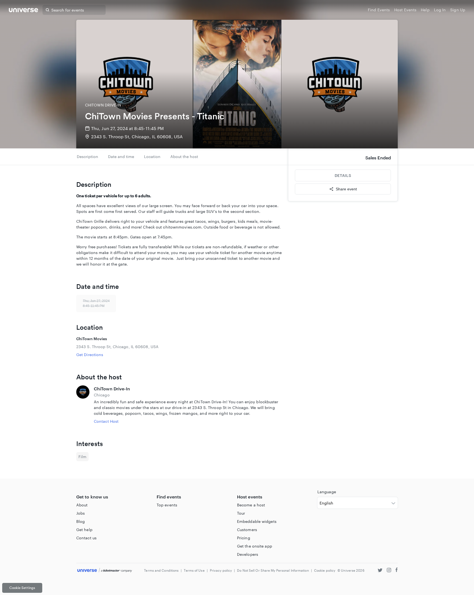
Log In (440, 9)
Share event (346, 189)
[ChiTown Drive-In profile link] (82, 404)
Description (87, 156)
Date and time (121, 156)
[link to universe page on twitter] (380, 570)
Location (152, 156)
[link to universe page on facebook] (397, 570)
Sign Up (457, 9)
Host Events (405, 9)
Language (326, 491)
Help (425, 9)
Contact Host (106, 421)
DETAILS (343, 175)
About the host (184, 156)
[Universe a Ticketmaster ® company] (104, 570)
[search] (47, 10)
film (82, 456)
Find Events (379, 9)
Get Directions (89, 354)
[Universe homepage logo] (23, 11)
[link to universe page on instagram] (389, 570)
